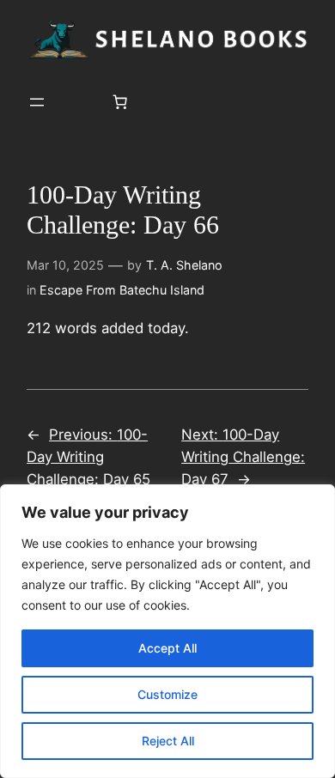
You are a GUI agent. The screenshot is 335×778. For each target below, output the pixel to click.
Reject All (168, 740)
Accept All (167, 648)
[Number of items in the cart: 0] (120, 102)
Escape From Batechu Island (122, 290)
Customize (167, 694)
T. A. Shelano (184, 265)
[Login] (78, 102)
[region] (167, 631)
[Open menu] (37, 102)
